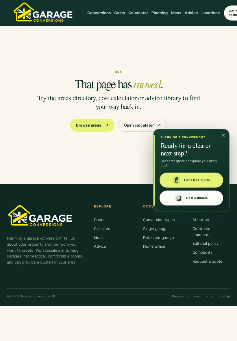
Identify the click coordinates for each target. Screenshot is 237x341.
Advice (191, 12)
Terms (208, 296)
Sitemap (224, 296)
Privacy (177, 296)
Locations (210, 12)
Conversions (99, 12)
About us (200, 219)
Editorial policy (205, 243)
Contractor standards (202, 231)
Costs (119, 12)
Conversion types (159, 219)
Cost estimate (197, 198)
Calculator (138, 12)
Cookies (193, 296)
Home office (154, 246)
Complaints (202, 252)
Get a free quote (197, 180)
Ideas (176, 12)
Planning (159, 12)
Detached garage (158, 237)
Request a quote (207, 261)
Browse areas (92, 125)
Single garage (155, 228)
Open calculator (142, 125)
